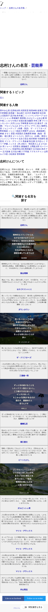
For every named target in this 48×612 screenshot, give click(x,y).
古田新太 (17, 146)
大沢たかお (15, 123)
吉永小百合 (24, 139)
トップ (3, 8)
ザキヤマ (14, 139)
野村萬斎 (4, 131)
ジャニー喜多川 (15, 131)
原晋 (13, 134)
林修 (2, 134)
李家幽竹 (15, 118)
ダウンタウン (25, 126)
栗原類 (23, 118)
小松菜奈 (12, 154)
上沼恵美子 (5, 116)
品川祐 (13, 116)
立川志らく (40, 141)
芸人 (2, 98)
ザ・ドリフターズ (38, 128)
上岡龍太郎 (34, 146)
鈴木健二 (21, 116)
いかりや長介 (12, 121)
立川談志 (37, 149)
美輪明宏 (35, 113)
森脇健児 (25, 146)
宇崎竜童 (25, 123)
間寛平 (26, 131)
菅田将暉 (21, 154)
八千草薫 (25, 151)
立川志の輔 (16, 151)
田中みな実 (5, 110)
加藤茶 (30, 121)
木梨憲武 (19, 134)
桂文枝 (43, 113)
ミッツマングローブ (34, 116)
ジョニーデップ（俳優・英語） (16, 128)
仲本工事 (37, 121)
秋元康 (32, 141)
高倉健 (26, 141)
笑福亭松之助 (18, 149)
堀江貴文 (8, 136)
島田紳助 (33, 110)
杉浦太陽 (23, 121)
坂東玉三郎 (42, 110)
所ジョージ (7, 146)
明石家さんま (34, 144)
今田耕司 (41, 139)
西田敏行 (28, 149)
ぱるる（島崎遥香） (38, 131)
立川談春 (6, 151)
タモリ (7, 134)
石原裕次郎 (15, 110)
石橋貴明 (28, 134)
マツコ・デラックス (13, 141)
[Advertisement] (24, 37)
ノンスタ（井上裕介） (18, 144)
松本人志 (33, 123)
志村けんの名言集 (17, 8)
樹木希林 (33, 139)
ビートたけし (19, 136)
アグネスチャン (36, 151)
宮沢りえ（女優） (33, 136)
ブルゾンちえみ (11, 126)
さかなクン (31, 118)
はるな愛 (41, 118)
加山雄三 (21, 113)
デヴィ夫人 (36, 126)
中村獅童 (4, 113)
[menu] (1, 1)
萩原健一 (12, 113)
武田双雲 (25, 110)
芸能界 (37, 65)
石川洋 (28, 113)
